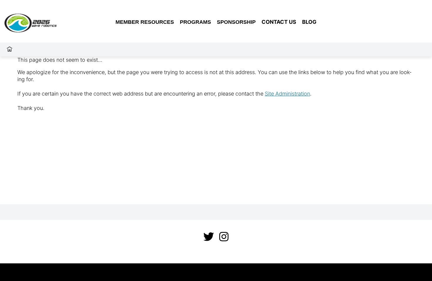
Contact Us (279, 22)
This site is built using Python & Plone (216, 272)
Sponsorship (236, 22)
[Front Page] (42, 22)
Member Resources (144, 22)
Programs (195, 22)
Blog (309, 22)
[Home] (9, 49)
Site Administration (287, 94)
